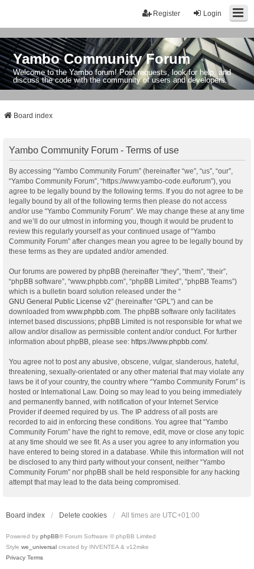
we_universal (39, 547)
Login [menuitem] (212, 13)
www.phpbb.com (93, 312)
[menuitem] (15, 557)
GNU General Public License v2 (60, 301)
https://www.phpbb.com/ (169, 342)
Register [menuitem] (166, 13)
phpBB (49, 536)
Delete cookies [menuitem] (83, 515)
